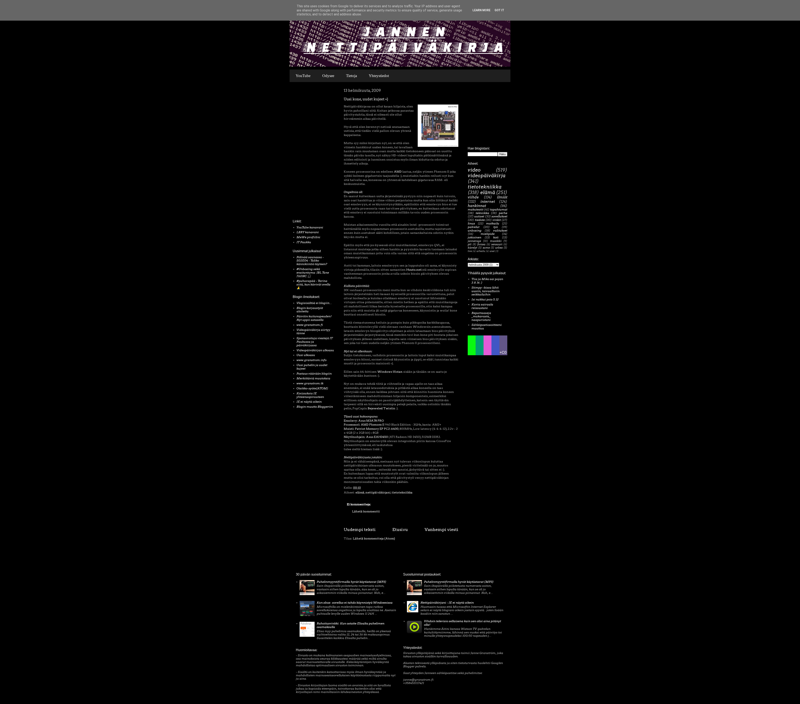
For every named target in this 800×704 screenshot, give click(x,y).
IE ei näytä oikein (309, 401)
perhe (503, 213)
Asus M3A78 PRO (371, 420)
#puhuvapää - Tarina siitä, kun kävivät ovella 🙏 (313, 284)
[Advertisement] (305, 151)
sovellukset (499, 216)
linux (471, 223)
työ (495, 227)
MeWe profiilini (308, 237)
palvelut (473, 227)
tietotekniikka (402, 492)
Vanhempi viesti (441, 529)
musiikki (495, 241)
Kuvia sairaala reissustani (482, 306)
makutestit (475, 209)
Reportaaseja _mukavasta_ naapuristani (481, 316)
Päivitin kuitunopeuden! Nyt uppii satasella (314, 318)
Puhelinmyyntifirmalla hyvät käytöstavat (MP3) (351, 581)
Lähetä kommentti (366, 511)
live (470, 251)
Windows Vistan (389, 371)
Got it (499, 10)
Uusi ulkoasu (305, 355)
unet (492, 251)
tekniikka (482, 213)
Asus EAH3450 (377, 437)
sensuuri (496, 244)
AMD (398, 171)
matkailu (492, 223)
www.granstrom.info (311, 360)
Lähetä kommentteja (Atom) (374, 538)
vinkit (496, 220)
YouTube (303, 76)
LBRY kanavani (307, 232)
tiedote (480, 220)
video (474, 170)
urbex (499, 247)
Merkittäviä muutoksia (313, 378)
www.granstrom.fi (309, 324)
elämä (359, 492)
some (486, 247)
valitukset (500, 230)
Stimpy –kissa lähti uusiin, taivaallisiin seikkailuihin (485, 291)
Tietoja (351, 76)
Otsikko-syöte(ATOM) (312, 388)
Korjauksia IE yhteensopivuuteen (310, 395)
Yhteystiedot (379, 76)
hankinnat (477, 206)
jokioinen (474, 237)
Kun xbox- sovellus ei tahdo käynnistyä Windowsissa (354, 602)
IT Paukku (303, 242)
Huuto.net (413, 269)
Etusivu (400, 529)
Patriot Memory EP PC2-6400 (377, 428)
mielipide (488, 233)
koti (496, 237)
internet (487, 201)
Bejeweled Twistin (381, 408)
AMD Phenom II (372, 424)
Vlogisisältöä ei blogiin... (314, 303)
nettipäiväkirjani (378, 492)
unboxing (474, 230)
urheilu (480, 251)
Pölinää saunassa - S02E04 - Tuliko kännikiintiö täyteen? (311, 260)
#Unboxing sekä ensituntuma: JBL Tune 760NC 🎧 (312, 272)
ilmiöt (502, 197)
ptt (469, 244)
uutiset (479, 216)
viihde (473, 197)
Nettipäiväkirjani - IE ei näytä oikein (447, 602)
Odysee (328, 76)
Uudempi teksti (360, 529)
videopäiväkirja (486, 175)
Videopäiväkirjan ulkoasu (315, 350)
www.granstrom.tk (309, 383)
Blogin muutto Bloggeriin (314, 406)
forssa (481, 244)
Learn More (481, 10)
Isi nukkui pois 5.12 (485, 299)
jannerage (474, 241)
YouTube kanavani (309, 227)
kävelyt (472, 247)
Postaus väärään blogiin (314, 373)
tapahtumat (498, 209)
